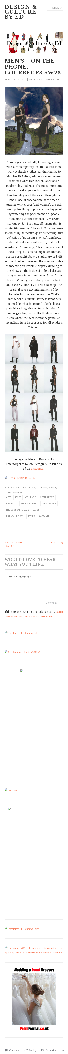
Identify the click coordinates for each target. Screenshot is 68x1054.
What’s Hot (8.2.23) (14, 544)
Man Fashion (29, 503)
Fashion (41, 487)
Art (8, 497)
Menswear (49, 503)
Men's (52, 487)
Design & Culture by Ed (21, 12)
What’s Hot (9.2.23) (49, 544)
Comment (51, 602)
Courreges (47, 497)
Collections (26, 487)
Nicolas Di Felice (17, 509)
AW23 (18, 497)
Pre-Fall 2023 (15, 516)
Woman (44, 516)
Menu (57, 8)
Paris (8, 492)
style (31, 516)
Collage (30, 497)
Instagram (37, 469)
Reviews (18, 492)
